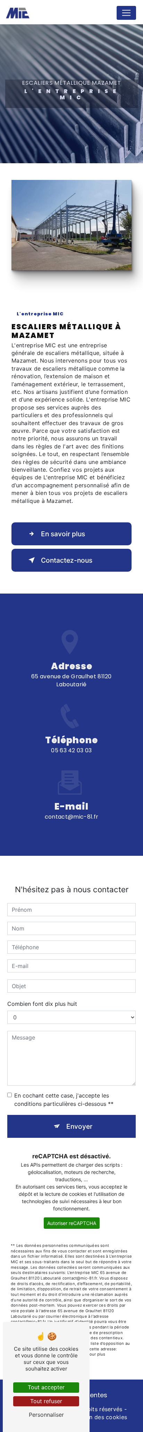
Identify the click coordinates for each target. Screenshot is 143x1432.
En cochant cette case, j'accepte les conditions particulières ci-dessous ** (63, 1099)
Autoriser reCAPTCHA (71, 1223)
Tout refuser (46, 1401)
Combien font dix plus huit (42, 1003)
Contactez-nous (66, 560)
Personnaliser (46, 1414)
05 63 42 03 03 (71, 750)
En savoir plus (63, 534)
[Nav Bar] (126, 13)
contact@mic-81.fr (71, 817)
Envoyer (79, 1126)
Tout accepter (46, 1387)
